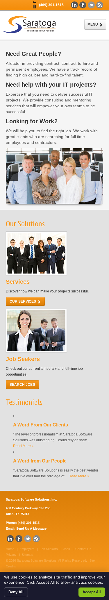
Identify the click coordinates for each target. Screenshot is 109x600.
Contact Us (83, 549)
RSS (99, 4)
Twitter (91, 4)
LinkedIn (74, 4)
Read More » (23, 446)
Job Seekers (49, 549)
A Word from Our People (40, 460)
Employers (27, 549)
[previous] (13, 176)
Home (10, 549)
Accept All (92, 592)
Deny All (16, 592)
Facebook (82, 4)
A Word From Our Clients (40, 424)
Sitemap (27, 554)
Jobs (66, 549)
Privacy (11, 554)
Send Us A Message (31, 528)
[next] (95, 176)
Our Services (23, 301)
